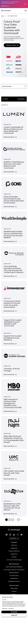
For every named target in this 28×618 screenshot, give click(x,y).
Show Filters (21, 99)
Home (2, 16)
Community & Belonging (14, 560)
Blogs (14, 594)
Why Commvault (14, 564)
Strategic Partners (14, 581)
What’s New (14, 588)
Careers (14, 557)
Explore (14, 591)
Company (14, 542)
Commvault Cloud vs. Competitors (14, 570)
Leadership (13, 548)
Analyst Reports (14, 572)
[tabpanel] (14, 306)
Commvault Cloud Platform (14, 567)
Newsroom (14, 554)
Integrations (14, 578)
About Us (14, 545)
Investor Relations (14, 551)
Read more (4, 6)
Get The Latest (14, 585)
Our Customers (14, 575)
